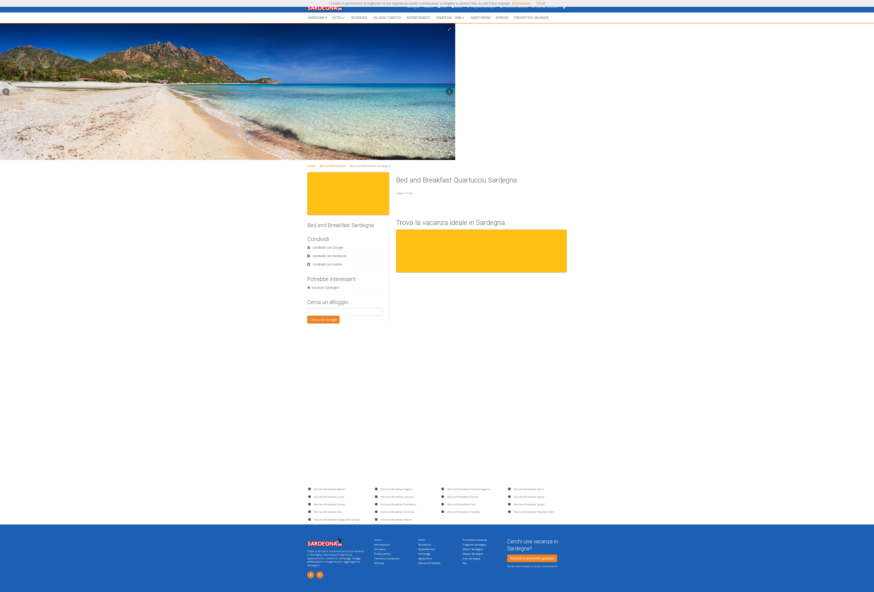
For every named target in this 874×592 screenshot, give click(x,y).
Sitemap (379, 563)
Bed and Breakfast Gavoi (528, 489)
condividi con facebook (329, 256)
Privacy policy (382, 553)
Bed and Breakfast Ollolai (528, 496)
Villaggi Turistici (387, 18)
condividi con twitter (327, 264)
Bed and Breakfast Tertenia (397, 512)
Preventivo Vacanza (475, 539)
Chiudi (540, 3)
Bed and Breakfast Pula (461, 504)
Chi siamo (380, 549)
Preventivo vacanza (531, 18)
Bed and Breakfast (333, 166)
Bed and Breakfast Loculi (328, 496)
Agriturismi (480, 18)
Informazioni (382, 544)
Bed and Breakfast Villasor (396, 519)
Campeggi (444, 18)
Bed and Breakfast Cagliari (396, 489)
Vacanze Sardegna (325, 287)
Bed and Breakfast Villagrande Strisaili (336, 519)
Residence (359, 18)
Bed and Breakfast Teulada (463, 512)
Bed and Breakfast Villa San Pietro (534, 512)
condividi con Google (327, 247)
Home (311, 166)
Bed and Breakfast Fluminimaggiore (469, 489)
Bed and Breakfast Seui (327, 512)
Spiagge (502, 18)
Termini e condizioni (386, 558)
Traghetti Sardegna (474, 544)
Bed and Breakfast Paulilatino (398, 504)
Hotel (337, 18)
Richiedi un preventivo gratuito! (532, 558)
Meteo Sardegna (473, 549)
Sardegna (316, 18)
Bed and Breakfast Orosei (329, 504)
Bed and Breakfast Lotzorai (397, 496)
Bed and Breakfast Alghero (329, 489)
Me (465, 563)
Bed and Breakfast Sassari (529, 504)
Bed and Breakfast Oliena (462, 496)
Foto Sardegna (471, 558)
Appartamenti (418, 18)
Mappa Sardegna (473, 553)
